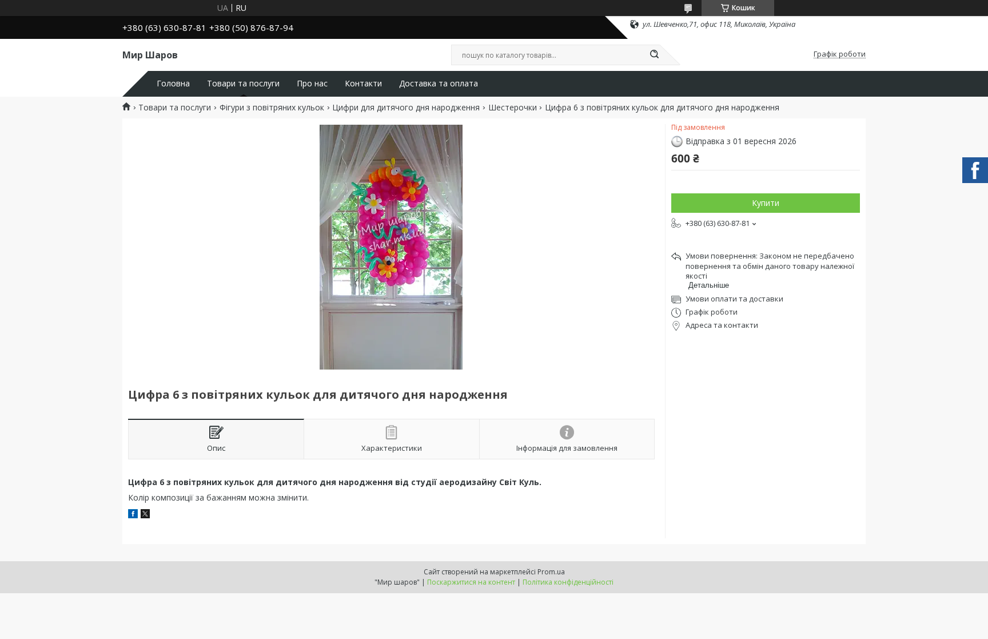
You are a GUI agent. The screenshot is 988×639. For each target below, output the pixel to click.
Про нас (312, 84)
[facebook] (133, 515)
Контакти (363, 84)
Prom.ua (551, 572)
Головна (173, 84)
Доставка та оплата (438, 84)
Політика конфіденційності (568, 582)
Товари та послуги (243, 84)
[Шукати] (654, 55)
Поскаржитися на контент (471, 582)
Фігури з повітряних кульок (272, 107)
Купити (765, 202)
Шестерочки (512, 107)
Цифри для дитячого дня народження (406, 107)
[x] (145, 515)
